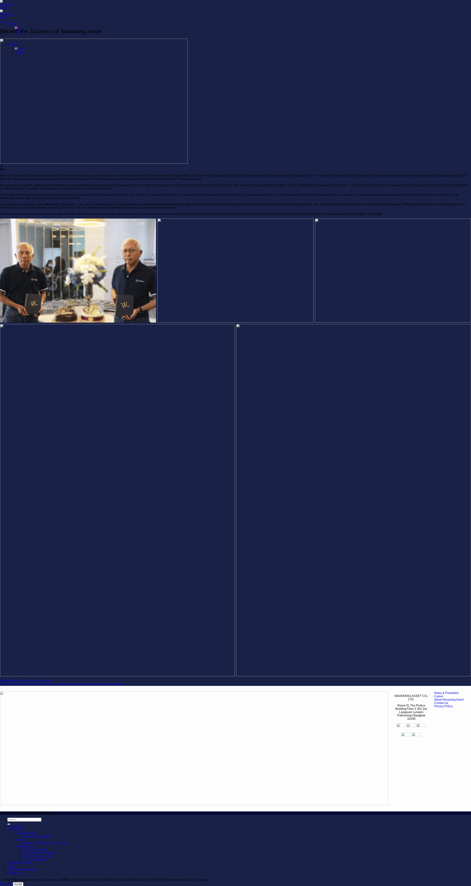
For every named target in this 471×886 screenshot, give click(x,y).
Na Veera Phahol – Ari (36, 856)
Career (11, 866)
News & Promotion (19, 862)
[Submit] (8, 824)
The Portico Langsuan (36, 836)
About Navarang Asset (22, 869)
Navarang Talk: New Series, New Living (26, 680)
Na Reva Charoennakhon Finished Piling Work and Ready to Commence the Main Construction (62, 684)
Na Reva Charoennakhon (39, 853)
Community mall (25, 833)
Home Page (15, 826)
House (19, 839)
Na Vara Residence (35, 859)
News (2, 22)
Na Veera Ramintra (34, 849)
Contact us (14, 872)
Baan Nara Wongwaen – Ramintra (44, 843)
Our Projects (15, 829)
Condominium (24, 846)
